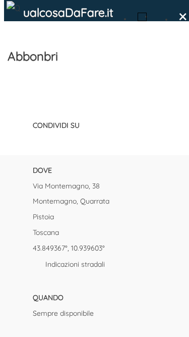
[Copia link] (91, 140)
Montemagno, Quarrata (71, 201)
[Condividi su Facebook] (38, 140)
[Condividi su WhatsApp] (73, 140)
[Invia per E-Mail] (108, 140)
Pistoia (43, 216)
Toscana (46, 232)
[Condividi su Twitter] (55, 140)
